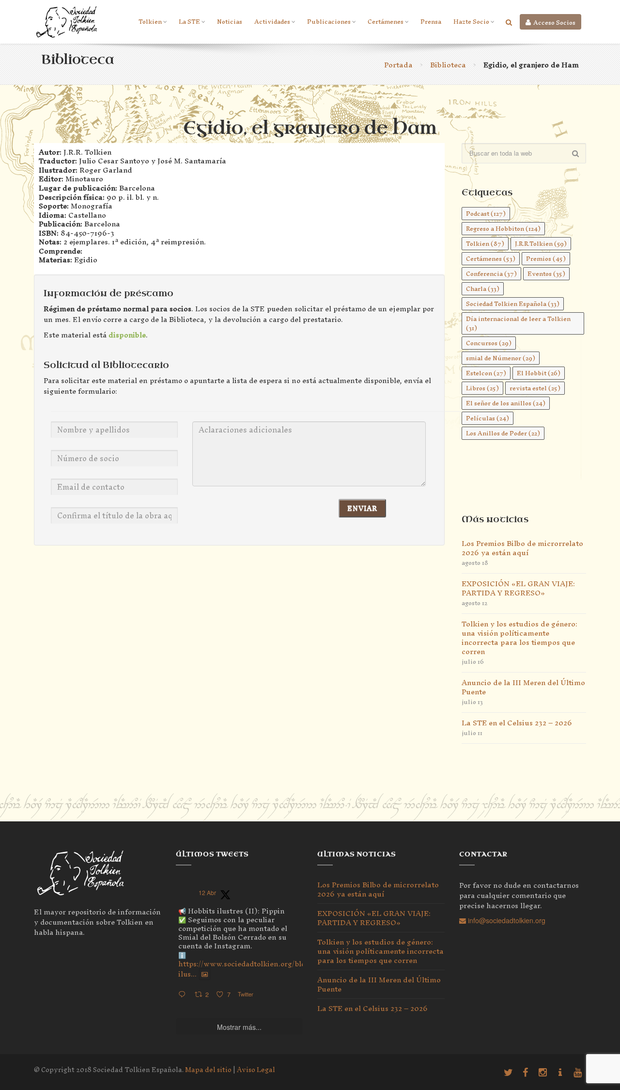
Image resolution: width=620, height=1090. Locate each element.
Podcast (486, 213)
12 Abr (207, 892)
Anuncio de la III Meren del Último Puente (523, 687)
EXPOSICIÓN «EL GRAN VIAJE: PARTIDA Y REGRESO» (518, 588)
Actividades (272, 22)
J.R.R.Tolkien (541, 243)
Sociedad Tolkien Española (512, 303)
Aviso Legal (256, 1069)
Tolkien (150, 22)
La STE (189, 22)
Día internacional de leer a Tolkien (518, 323)
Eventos (546, 273)
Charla (482, 288)
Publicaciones (329, 22)
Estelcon (486, 373)
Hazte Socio (471, 22)
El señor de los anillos (505, 403)
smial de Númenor (500, 358)
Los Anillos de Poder (503, 433)
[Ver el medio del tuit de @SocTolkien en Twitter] (204, 974)
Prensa (430, 22)
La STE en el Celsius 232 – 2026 (517, 723)
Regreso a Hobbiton (503, 228)
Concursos (489, 343)
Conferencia (491, 273)
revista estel (535, 388)
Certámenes (385, 22)
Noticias (229, 22)
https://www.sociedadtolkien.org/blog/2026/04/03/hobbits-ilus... (281, 969)
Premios (546, 258)
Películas (487, 418)
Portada (398, 65)
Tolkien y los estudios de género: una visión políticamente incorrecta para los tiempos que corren (519, 637)
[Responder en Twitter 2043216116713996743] (184, 995)
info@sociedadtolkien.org (505, 920)
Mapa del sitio (208, 1069)
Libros (482, 388)
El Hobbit (538, 373)
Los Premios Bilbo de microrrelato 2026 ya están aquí (522, 548)
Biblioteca (448, 65)
